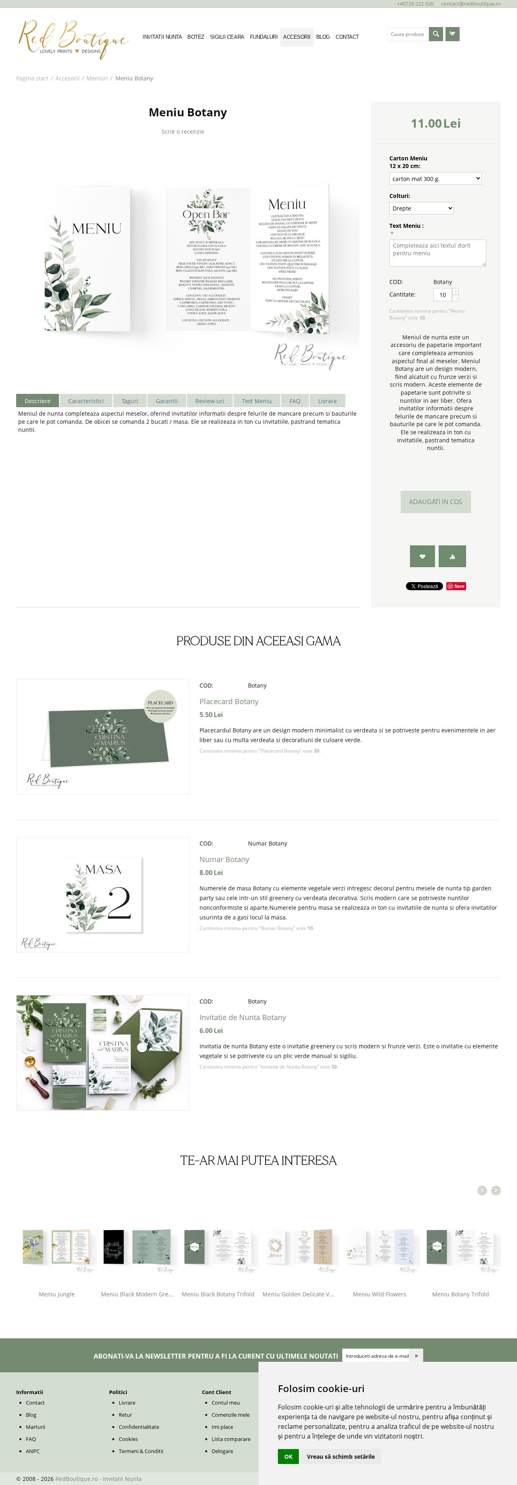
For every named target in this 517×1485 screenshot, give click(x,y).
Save (459, 586)
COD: (396, 282)
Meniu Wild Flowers (379, 1294)
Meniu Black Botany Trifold (218, 1294)
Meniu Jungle (57, 1294)
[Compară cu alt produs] (452, 556)
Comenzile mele (231, 1414)
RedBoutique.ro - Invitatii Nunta (98, 1479)
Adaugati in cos (435, 501)
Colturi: (399, 196)
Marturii (35, 1426)
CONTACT (347, 37)
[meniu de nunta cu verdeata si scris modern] (187, 262)
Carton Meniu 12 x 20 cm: (408, 162)
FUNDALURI (264, 37)
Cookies (128, 1439)
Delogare (222, 1451)
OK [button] (288, 1456)
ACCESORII (297, 37)
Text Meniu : (406, 225)
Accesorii (67, 78)
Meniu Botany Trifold (460, 1294)
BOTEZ (195, 37)
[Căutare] (436, 34)
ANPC (33, 1451)
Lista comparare (231, 1439)
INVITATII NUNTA (162, 37)
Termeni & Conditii (141, 1451)
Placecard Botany (229, 701)
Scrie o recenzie (183, 131)
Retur (125, 1414)
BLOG (323, 37)
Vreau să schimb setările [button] (341, 1456)
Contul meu (226, 1402)
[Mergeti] (416, 1356)
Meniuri (97, 78)
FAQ (31, 1439)
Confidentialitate (139, 1426)
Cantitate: (402, 294)
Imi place (222, 1426)
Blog (31, 1414)
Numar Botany (224, 859)
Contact (35, 1402)
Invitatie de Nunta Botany (243, 1017)
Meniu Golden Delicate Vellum (299, 1294)
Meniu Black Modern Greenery (137, 1294)
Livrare (127, 1402)
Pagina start (32, 78)
